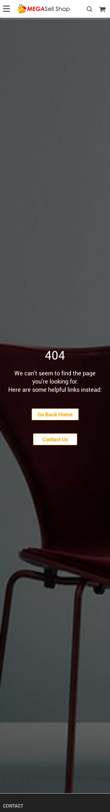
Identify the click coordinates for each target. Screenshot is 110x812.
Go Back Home (55, 414)
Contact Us (55, 439)
